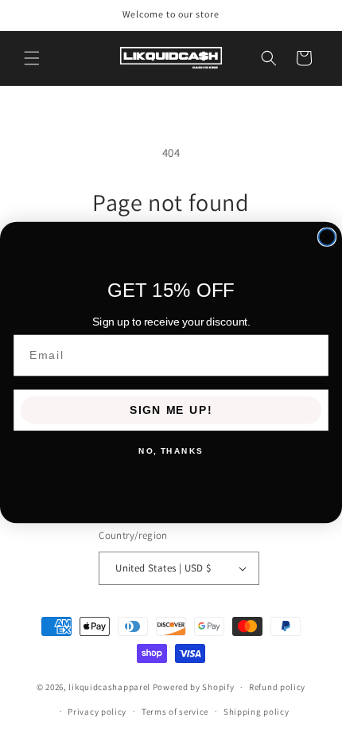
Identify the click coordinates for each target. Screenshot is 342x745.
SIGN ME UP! (171, 410)
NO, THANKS (171, 451)
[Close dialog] (327, 236)
